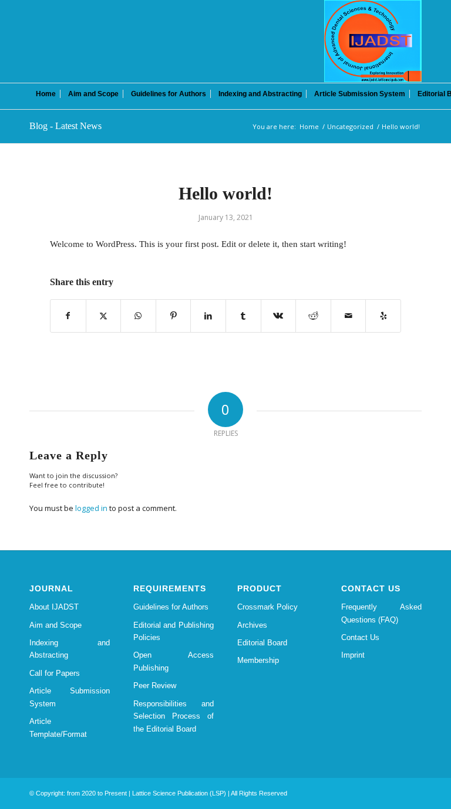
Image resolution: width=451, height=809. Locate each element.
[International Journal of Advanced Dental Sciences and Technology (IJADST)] (373, 41)
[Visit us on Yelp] (383, 316)
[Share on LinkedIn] (208, 316)
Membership (258, 660)
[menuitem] (46, 94)
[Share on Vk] (278, 316)
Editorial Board (262, 642)
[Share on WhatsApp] (138, 316)
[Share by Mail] (348, 316)
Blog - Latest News (65, 126)
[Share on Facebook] (68, 316)
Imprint (353, 655)
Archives (252, 625)
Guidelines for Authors (170, 606)
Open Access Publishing (173, 661)
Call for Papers (54, 673)
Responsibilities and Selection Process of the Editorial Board (173, 716)
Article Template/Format (58, 727)
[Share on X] (103, 316)
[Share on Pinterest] (173, 316)
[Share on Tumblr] (243, 316)
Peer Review (154, 685)
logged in (91, 508)
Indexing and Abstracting (69, 648)
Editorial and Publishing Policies (173, 631)
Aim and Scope (55, 625)
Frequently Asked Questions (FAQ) (381, 613)
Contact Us (360, 637)
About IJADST (54, 606)
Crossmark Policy (267, 606)
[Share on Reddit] (313, 316)
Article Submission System (69, 697)
